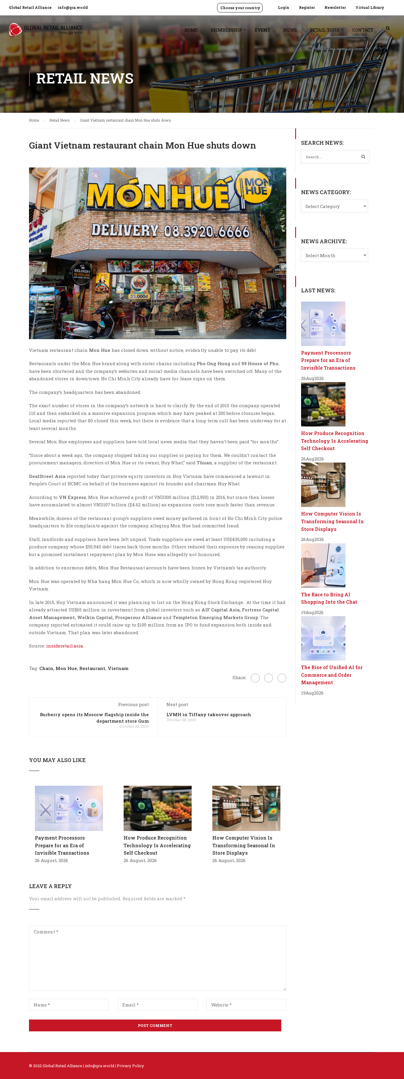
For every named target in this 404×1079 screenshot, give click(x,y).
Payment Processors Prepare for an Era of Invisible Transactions (62, 845)
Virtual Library (369, 7)
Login (283, 7)
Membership (226, 30)
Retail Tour (324, 30)
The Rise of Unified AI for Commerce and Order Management (332, 674)
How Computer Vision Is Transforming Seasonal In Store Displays (243, 845)
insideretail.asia (64, 646)
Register (307, 7)
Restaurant (92, 668)
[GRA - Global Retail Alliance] (46, 32)
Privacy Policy (130, 1065)
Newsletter (335, 7)
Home (191, 30)
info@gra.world (73, 7)
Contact (362, 30)
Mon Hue (66, 668)
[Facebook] (255, 678)
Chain (46, 668)
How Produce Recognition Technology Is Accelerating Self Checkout (157, 845)
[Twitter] (268, 678)
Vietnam (118, 668)
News (290, 30)
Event (262, 30)
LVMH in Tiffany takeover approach (209, 714)
